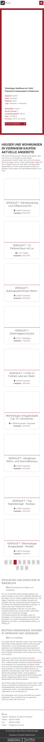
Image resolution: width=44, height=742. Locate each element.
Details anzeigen (12, 129)
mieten (29, 683)
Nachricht (5, 699)
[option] (22, 71)
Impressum (13, 735)
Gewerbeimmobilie (34, 660)
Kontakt (21, 735)
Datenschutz (30, 735)
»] (26, 568)
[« (6, 562)
